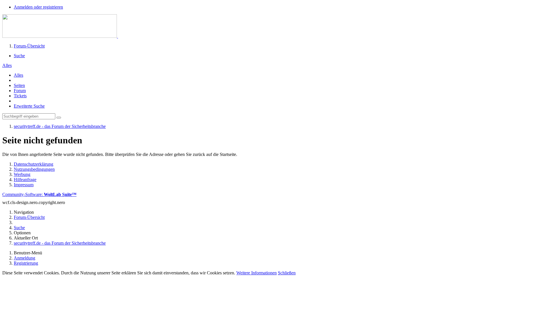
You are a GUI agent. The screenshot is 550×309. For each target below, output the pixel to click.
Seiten (19, 85)
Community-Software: (39, 194)
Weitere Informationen (256, 272)
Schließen (287, 272)
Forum (20, 90)
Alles (18, 75)
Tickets (20, 95)
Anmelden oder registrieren (38, 7)
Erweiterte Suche (29, 106)
